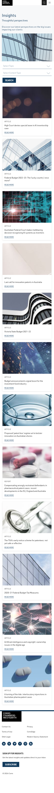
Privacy (30, 726)
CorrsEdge (31, 731)
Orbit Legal (6, 736)
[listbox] (27, 66)
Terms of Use (7, 731)
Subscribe (11, 764)
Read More (9, 132)
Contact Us (6, 726)
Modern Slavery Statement (37, 736)
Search (9, 80)
